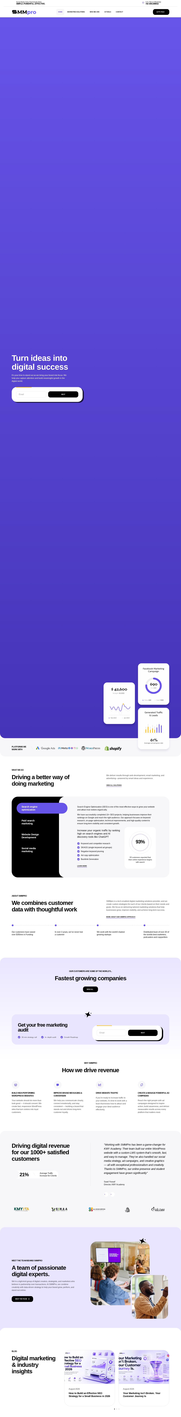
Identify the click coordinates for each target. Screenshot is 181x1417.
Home (60, 12)
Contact (119, 12)
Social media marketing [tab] (29, 850)
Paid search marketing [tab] (28, 822)
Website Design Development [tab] (30, 836)
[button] (90, 989)
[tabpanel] (116, 837)
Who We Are (94, 12)
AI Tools (107, 12)
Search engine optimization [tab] (29, 808)
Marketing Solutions (76, 12)
